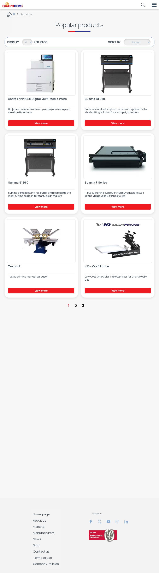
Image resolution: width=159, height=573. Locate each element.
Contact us (41, 551)
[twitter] (99, 521)
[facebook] (91, 521)
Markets (39, 526)
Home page (41, 514)
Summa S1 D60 (95, 99)
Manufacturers (43, 533)
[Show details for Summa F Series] (118, 157)
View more (41, 123)
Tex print (14, 266)
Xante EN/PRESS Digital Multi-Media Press (37, 99)
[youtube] (108, 521)
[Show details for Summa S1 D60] (118, 73)
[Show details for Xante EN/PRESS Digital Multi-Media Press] (41, 73)
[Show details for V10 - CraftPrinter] (118, 241)
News (37, 539)
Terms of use (42, 557)
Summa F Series (96, 182)
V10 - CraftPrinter (97, 266)
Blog (36, 545)
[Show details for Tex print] (41, 241)
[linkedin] (126, 521)
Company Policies (46, 564)
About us (39, 520)
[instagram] (117, 521)
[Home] (9, 15)
